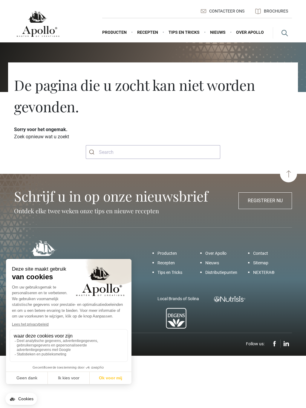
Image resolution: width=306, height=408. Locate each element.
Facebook (274, 344)
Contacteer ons (226, 11)
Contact (260, 253)
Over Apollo (216, 253)
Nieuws (212, 262)
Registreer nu (265, 200)
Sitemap (260, 262)
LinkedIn (286, 344)
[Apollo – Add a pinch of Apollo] (38, 24)
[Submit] (92, 152)
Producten (167, 253)
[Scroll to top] (288, 173)
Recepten (166, 262)
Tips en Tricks (169, 272)
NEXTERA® (264, 272)
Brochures (276, 11)
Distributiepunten (221, 272)
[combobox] (153, 152)
